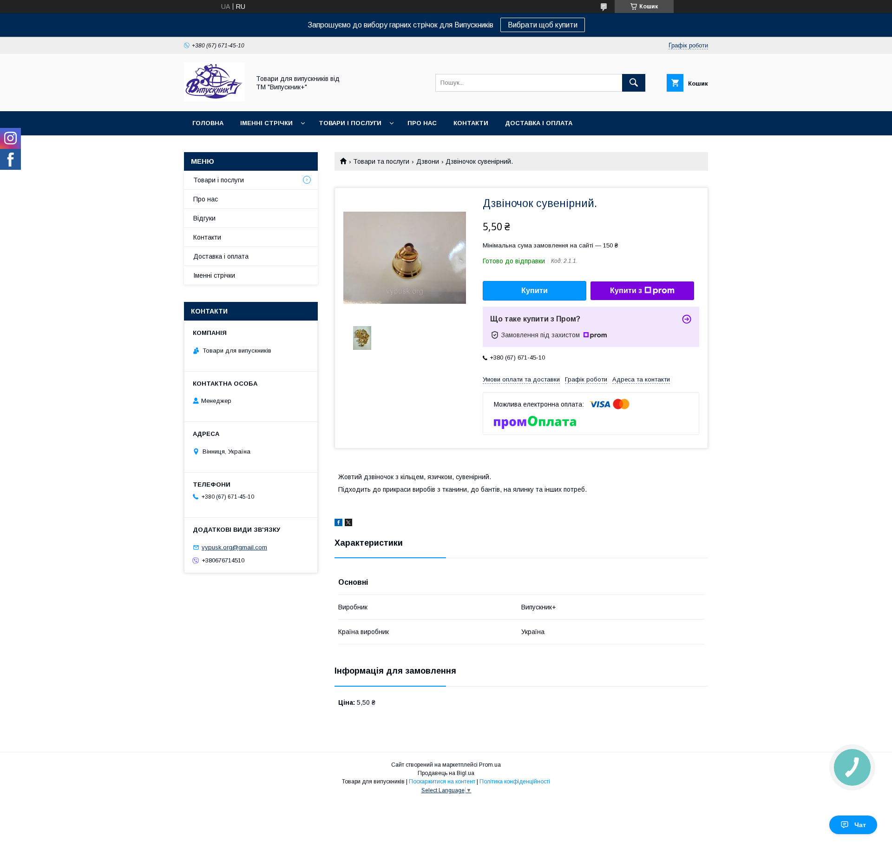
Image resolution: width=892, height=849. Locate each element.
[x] (348, 524)
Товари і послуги (350, 123)
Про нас (422, 123)
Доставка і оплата (538, 123)
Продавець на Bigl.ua (446, 773)
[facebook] (338, 524)
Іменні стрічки (266, 123)
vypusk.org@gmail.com (234, 547)
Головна (207, 123)
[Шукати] (633, 83)
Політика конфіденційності (514, 781)
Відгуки (204, 218)
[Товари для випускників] (214, 99)
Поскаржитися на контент (442, 781)
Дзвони (427, 161)
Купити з (626, 290)
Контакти (470, 123)
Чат (860, 825)
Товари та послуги (381, 161)
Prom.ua (490, 765)
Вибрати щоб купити (542, 25)
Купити (534, 290)
